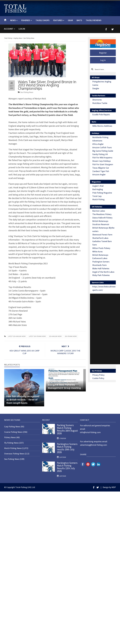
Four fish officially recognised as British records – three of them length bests (22, 399)
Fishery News (10, 437)
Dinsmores (97, 99)
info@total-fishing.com (90, 432)
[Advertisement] (105, 329)
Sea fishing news (71, 336)
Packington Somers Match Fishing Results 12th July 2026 (67, 467)
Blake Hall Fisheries (100, 268)
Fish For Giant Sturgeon (102, 164)
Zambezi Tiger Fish (100, 171)
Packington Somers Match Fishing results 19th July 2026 (67, 448)
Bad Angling (97, 189)
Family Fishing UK (100, 154)
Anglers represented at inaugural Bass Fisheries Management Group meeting (64, 384)
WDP (114, 487)
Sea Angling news (55, 336)
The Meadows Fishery (101, 214)
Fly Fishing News (11, 442)
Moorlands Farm (99, 265)
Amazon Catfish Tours (102, 147)
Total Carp (96, 196)
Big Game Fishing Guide (102, 150)
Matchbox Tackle (99, 103)
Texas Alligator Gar (100, 167)
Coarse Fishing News (13, 432)
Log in (22, 29)
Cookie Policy (98, 378)
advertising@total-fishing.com (93, 445)
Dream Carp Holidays (101, 161)
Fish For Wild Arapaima (102, 157)
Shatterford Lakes (100, 238)
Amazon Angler (99, 174)
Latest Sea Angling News (17, 336)
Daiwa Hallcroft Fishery (102, 217)
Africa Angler (98, 144)
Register (103, 52)
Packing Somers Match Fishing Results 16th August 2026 (67, 429)
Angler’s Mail (97, 186)
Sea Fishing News (26, 92)
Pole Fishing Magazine (102, 192)
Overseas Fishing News (14, 453)
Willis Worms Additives (102, 126)
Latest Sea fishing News (37, 336)
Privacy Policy (98, 375)
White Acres (97, 251)
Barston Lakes (98, 210)
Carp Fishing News (12, 426)
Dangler (95, 88)
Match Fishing (98, 199)
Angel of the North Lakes (103, 272)
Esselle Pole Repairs (101, 114)
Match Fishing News (13, 448)
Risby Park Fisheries (101, 275)
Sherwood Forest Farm (102, 234)
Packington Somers (100, 261)
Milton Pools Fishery (101, 248)
